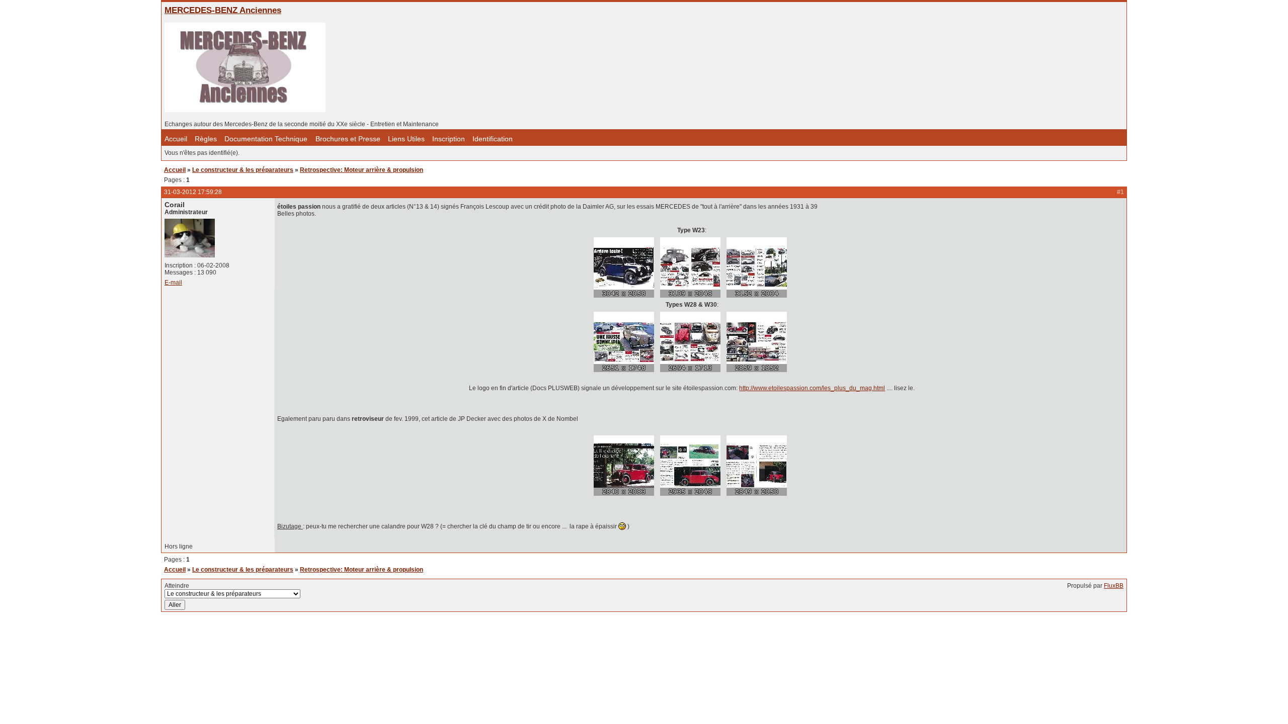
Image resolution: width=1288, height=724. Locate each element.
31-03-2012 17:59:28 (193, 192)
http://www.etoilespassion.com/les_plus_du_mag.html (812, 388)
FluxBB (1113, 585)
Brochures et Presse (347, 139)
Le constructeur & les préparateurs (242, 169)
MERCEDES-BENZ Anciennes (223, 10)
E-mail (173, 282)
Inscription (448, 139)
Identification (492, 139)
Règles (206, 139)
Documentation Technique (266, 139)
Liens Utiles (406, 139)
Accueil (176, 139)
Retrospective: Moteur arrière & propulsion (361, 169)
